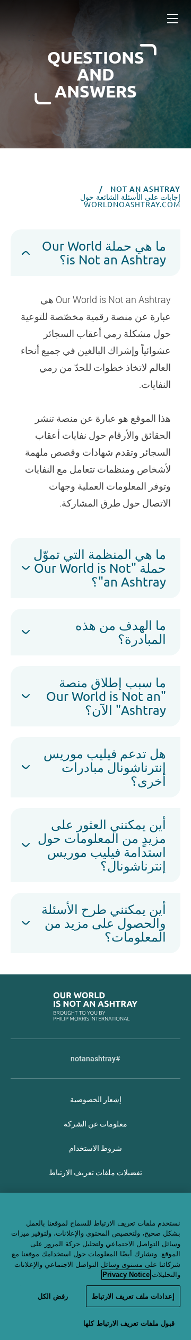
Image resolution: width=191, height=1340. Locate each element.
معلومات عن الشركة (95, 1124)
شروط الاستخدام (95, 1148)
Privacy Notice (126, 1275)
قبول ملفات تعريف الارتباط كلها (129, 1323)
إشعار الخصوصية (95, 1099)
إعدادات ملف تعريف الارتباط (133, 1296)
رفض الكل (53, 1296)
